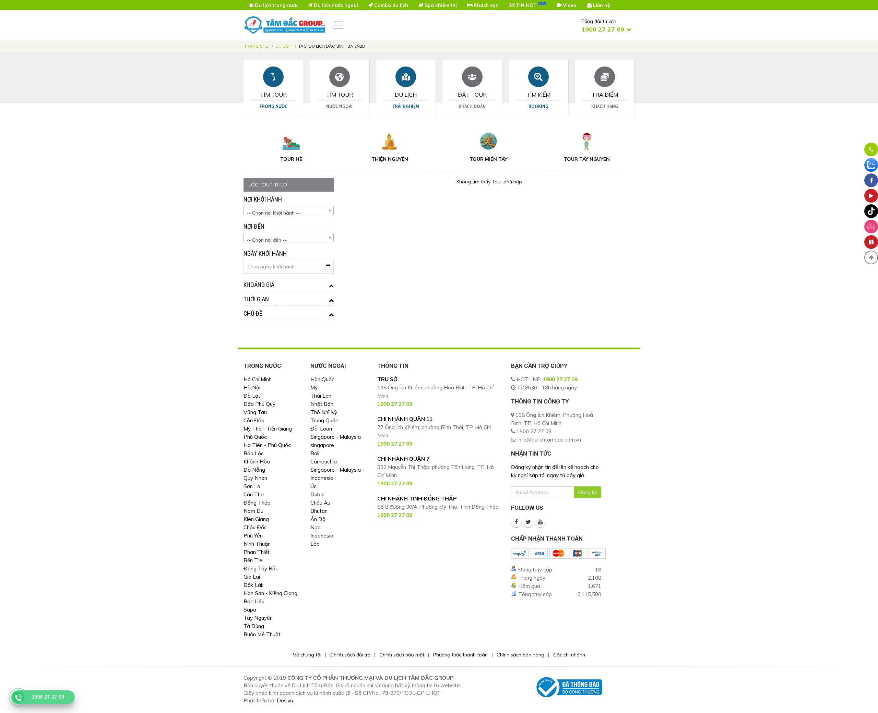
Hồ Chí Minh (258, 379)
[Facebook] (516, 522)
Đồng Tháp (257, 502)
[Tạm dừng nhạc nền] (871, 242)
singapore (322, 445)
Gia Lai (252, 576)
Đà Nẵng (254, 470)
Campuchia (323, 461)
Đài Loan (321, 428)
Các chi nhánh (569, 655)
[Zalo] (871, 165)
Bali (314, 453)
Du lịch (283, 46)
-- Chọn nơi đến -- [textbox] (267, 240)
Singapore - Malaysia (335, 437)
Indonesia (321, 535)
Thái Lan (320, 395)
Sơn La (252, 486)
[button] (871, 257)
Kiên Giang (256, 519)
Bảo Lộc (254, 453)
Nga (315, 527)
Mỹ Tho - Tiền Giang (268, 428)
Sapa (250, 609)
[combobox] (289, 210)
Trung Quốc (324, 420)
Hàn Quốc (322, 379)
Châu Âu (320, 502)
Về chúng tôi (307, 655)
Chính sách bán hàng (520, 655)
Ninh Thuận (257, 544)
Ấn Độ (317, 519)
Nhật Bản (321, 404)
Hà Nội (252, 387)
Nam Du (253, 511)
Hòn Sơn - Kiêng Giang (270, 593)
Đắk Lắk (254, 585)
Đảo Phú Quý (259, 404)
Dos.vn (285, 700)
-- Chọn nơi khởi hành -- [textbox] (273, 213)
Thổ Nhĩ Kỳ (323, 412)
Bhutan (319, 511)
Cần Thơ (254, 494)
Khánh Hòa (257, 461)
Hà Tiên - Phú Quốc (267, 445)
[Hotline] (871, 149)
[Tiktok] (871, 211)
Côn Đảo (254, 420)
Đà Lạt (252, 395)
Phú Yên (253, 535)
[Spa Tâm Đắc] (871, 226)
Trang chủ (256, 46)
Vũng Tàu (255, 412)
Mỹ (314, 387)
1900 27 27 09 (560, 379)
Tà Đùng (254, 626)
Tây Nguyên (258, 618)
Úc (313, 486)
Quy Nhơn (255, 478)
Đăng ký (587, 492)
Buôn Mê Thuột (262, 634)
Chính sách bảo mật (401, 655)
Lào (315, 544)
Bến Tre (253, 560)
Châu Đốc (255, 527)
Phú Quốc (255, 437)
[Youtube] (540, 522)
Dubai (317, 494)
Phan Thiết (257, 552)
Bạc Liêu (254, 601)
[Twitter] (528, 522)
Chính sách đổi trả (350, 655)
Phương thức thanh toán (460, 655)
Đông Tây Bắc (261, 568)
